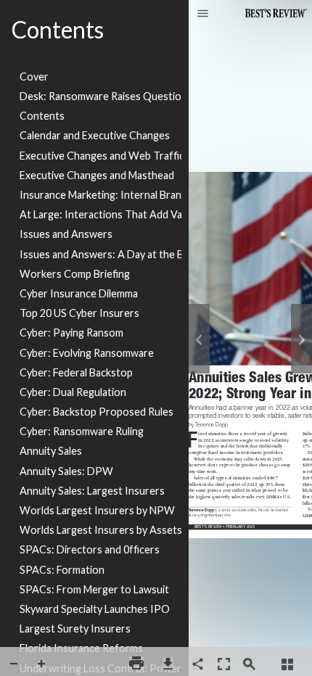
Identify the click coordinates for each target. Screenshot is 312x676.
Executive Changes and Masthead (97, 175)
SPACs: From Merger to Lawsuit (94, 589)
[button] (202, 14)
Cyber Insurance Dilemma (79, 293)
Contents (42, 116)
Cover (34, 76)
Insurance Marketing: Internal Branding (100, 195)
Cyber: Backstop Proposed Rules (96, 411)
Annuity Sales (51, 451)
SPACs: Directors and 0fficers (90, 549)
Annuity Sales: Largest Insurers (92, 491)
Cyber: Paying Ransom (71, 332)
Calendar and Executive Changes (95, 135)
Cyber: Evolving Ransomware (87, 353)
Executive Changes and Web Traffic (100, 155)
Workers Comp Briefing (75, 274)
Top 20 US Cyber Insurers (79, 313)
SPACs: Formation (62, 570)
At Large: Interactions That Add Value (100, 214)
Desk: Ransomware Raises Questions (100, 96)
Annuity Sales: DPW (66, 471)
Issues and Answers (66, 234)
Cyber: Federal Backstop (76, 372)
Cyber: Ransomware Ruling (82, 431)
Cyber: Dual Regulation (73, 392)
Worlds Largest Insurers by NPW (97, 510)
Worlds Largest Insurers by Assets (100, 530)
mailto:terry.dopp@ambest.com (213, 514)
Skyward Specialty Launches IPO (95, 609)
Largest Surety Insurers (75, 628)
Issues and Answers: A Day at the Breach (100, 254)
